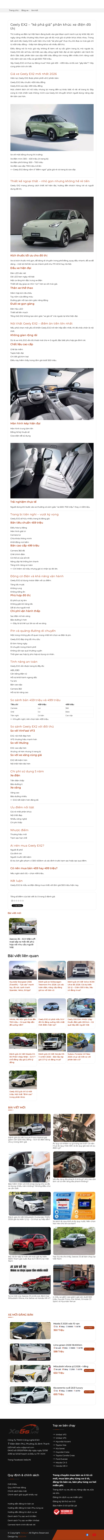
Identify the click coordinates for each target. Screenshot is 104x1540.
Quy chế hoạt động (17, 1487)
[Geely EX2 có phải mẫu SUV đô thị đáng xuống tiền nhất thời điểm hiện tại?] (52, 1006)
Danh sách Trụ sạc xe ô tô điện (22, 1516)
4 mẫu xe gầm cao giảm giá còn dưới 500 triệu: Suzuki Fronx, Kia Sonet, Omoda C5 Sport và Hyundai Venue (72, 1299)
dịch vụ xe (64, 1489)
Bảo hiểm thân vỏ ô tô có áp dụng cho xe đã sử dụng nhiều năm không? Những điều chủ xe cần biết (29, 1186)
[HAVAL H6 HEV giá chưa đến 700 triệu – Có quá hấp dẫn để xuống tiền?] (23, 1008)
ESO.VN (22, 1536)
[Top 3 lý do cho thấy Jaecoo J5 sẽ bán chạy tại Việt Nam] (74, 1241)
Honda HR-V (61, 1466)
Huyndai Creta (62, 1452)
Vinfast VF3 (60, 1434)
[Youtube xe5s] (93, 1534)
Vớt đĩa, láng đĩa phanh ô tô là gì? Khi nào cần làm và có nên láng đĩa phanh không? (74, 1180)
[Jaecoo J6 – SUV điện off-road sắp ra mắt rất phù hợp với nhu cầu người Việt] (23, 926)
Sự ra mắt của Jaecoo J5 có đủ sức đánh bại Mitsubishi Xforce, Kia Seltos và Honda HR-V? (29, 1297)
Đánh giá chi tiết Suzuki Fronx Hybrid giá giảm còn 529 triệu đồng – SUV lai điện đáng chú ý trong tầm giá (29, 1139)
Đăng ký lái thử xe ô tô (64, 1501)
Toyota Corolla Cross (65, 1455)
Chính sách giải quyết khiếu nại (22, 1494)
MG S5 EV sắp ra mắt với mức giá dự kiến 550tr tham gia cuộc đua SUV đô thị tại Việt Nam (28, 1258)
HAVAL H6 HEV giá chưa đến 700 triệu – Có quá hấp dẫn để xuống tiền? (23, 1022)
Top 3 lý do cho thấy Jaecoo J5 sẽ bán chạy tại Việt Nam (74, 1257)
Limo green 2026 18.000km (67, 1345)
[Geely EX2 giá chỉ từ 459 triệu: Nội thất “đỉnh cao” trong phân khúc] (23, 1079)
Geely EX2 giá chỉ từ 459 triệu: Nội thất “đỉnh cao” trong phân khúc (21, 1094)
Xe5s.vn (25, 1533)
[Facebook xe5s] (86, 1534)
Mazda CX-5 (61, 1462)
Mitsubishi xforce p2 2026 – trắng (70, 1366)
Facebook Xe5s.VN (22, 1460)
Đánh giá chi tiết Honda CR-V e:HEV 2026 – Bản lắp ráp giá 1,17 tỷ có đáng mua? (52, 1057)
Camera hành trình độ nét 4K (22, 1524)
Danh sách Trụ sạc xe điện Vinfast (23, 1520)
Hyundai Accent (63, 1441)
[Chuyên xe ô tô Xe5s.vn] (23, 1431)
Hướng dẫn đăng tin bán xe (21, 1504)
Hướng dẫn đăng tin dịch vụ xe (22, 1512)
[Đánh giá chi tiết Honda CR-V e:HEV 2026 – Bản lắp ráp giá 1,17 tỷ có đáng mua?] (52, 1042)
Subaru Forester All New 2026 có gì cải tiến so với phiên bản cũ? (79, 1057)
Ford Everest (61, 1459)
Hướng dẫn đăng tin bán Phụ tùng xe (25, 1508)
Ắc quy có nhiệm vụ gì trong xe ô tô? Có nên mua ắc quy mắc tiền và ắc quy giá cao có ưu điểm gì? (74, 1145)
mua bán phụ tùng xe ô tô (74, 1478)
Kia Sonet (60, 1448)
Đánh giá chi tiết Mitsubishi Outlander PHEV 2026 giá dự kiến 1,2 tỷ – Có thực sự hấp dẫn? (29, 1218)
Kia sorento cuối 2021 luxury (68, 1388)
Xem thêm (89, 1327)
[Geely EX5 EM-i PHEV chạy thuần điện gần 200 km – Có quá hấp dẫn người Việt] (81, 1008)
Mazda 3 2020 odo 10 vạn (66, 1323)
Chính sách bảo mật (17, 1491)
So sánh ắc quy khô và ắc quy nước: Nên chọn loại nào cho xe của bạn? (74, 1222)
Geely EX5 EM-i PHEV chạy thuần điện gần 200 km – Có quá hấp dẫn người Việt (81, 1022)
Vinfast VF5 (60, 1438)
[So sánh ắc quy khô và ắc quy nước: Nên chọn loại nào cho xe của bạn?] (74, 1205)
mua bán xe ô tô (79, 1475)
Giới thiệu (12, 1484)
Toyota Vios (60, 1445)
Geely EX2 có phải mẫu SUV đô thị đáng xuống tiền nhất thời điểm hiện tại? (52, 1022)
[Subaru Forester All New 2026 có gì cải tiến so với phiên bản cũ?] (81, 1043)
